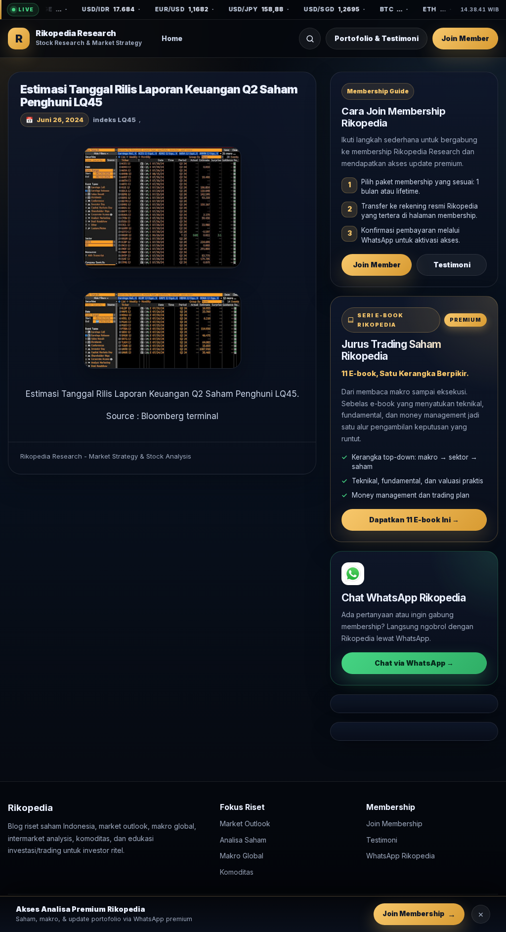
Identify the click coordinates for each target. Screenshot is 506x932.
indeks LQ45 (114, 120)
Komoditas (236, 871)
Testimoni (451, 264)
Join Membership (394, 823)
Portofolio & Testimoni (377, 38)
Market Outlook (245, 823)
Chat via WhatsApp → (414, 663)
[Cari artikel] (310, 38)
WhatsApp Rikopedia (400, 855)
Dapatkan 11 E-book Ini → (414, 519)
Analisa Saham (243, 839)
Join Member (465, 38)
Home (172, 38)
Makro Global (241, 855)
